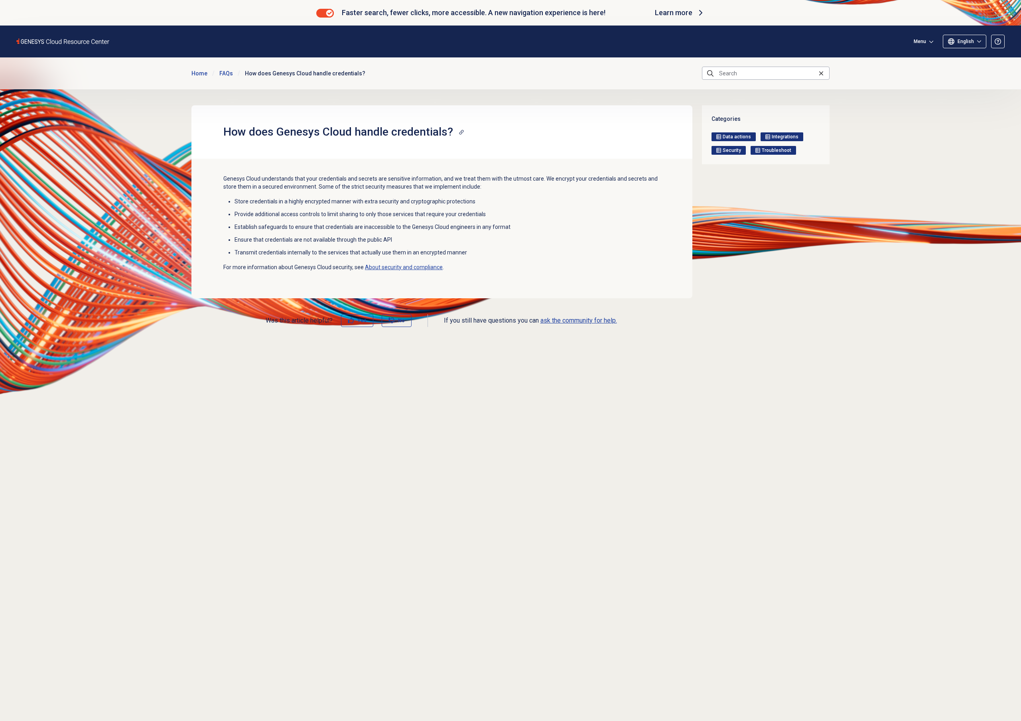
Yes (362, 320)
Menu (920, 41)
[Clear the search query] (821, 73)
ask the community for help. (578, 320)
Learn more (673, 12)
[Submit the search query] (710, 73)
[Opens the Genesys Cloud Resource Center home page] (63, 41)
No (401, 320)
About (404, 267)
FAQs (226, 73)
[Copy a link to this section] (461, 132)
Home (199, 73)
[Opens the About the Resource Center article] (998, 41)
